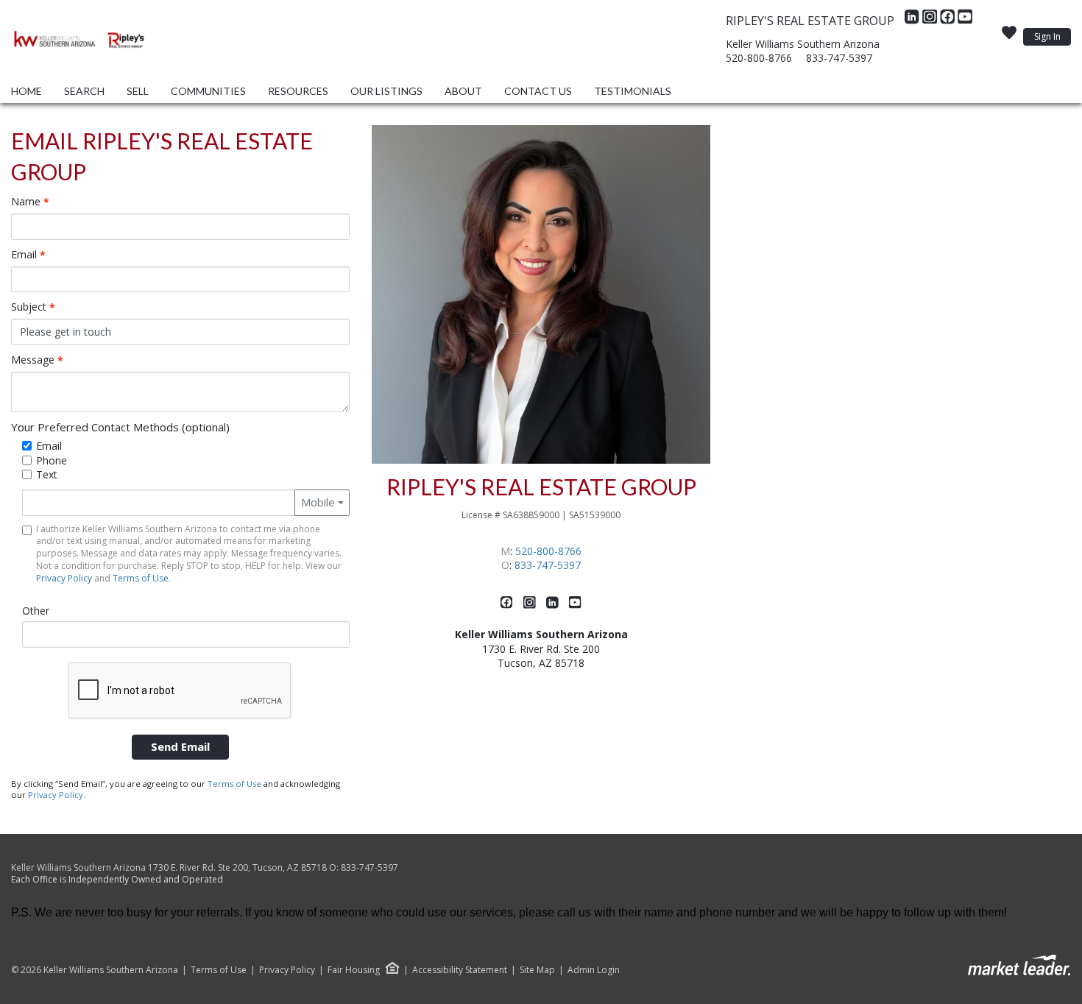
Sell (138, 91)
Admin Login (593, 970)
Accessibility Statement (459, 970)
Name (30, 201)
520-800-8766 (759, 58)
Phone (51, 460)
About (463, 91)
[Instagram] (931, 21)
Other (35, 611)
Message (37, 360)
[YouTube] (965, 21)
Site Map (537, 970)
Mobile (318, 502)
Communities (208, 91)
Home (26, 91)
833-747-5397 (839, 58)
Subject (33, 307)
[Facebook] (949, 21)
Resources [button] (298, 91)
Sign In (1047, 36)
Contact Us (538, 91)
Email (28, 254)
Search (84, 91)
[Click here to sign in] (1009, 37)
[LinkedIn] (913, 21)
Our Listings (386, 91)
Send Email (180, 746)
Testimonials (632, 91)
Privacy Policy (64, 578)
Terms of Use (141, 578)
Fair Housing (354, 970)
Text (46, 474)
